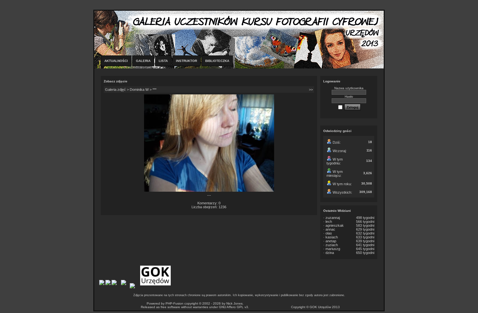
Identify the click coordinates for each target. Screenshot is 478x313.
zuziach (331, 245)
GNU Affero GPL (231, 307)
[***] (209, 190)
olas (328, 233)
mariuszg (332, 249)
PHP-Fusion (174, 303)
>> (311, 89)
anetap (330, 241)
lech (328, 221)
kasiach (331, 237)
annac (330, 229)
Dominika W (139, 89)
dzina (329, 253)
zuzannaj (332, 218)
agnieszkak (334, 225)
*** (154, 89)
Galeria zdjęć (115, 89)
